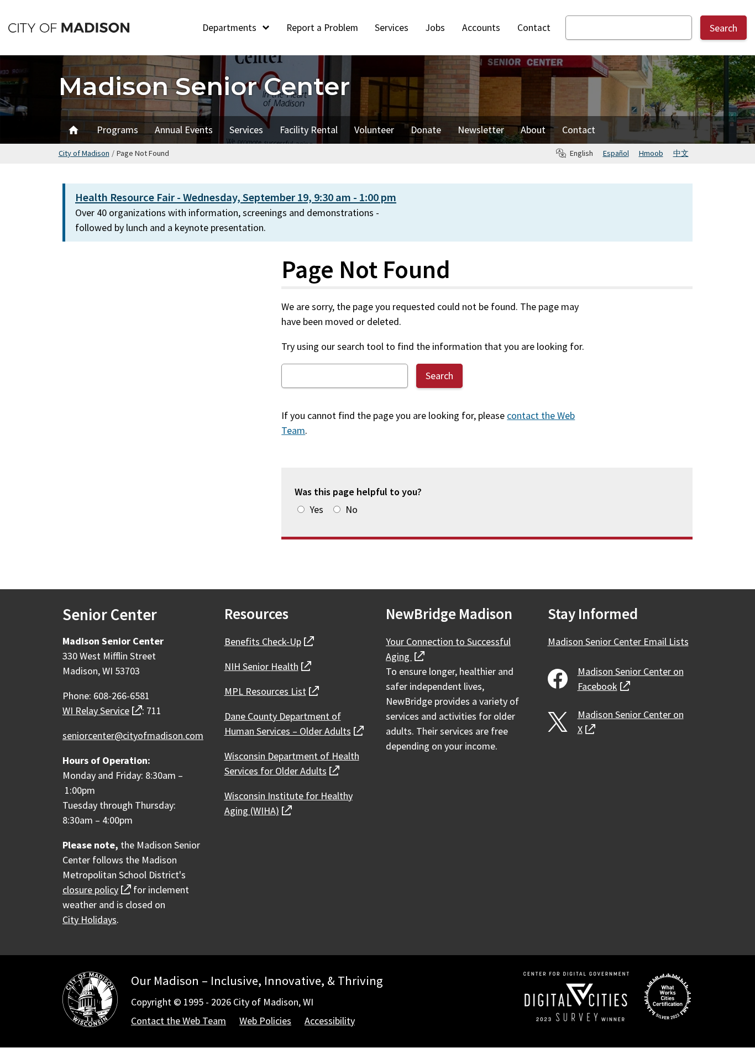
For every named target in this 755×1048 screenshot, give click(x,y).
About (533, 129)
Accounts (481, 28)
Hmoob (651, 153)
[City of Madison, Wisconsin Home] (90, 1001)
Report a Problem (322, 28)
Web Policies (265, 1020)
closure (96, 889)
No (351, 509)
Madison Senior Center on (631, 679)
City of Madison (84, 153)
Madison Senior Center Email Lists (618, 641)
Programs (117, 129)
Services (391, 28)
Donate (426, 129)
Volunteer (374, 129)
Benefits (269, 641)
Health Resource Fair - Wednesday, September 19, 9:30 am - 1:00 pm (235, 197)
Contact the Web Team (178, 1020)
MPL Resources (271, 691)
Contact (533, 28)
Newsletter (481, 129)
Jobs (435, 28)
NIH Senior (267, 666)
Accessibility (330, 1020)
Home (73, 130)
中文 (681, 153)
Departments (230, 28)
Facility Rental (309, 129)
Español (616, 153)
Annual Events (184, 129)
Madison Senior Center (204, 86)
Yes (316, 509)
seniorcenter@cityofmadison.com (132, 735)
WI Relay (102, 710)
